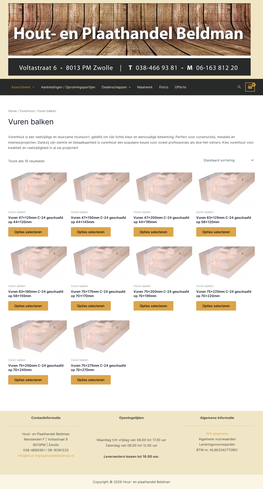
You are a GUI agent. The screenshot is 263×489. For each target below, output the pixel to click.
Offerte (180, 87)
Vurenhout (27, 111)
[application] (32, 87)
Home (12, 111)
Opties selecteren (28, 232)
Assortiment (21, 87)
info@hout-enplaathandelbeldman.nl (46, 456)
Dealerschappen (114, 87)
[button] (239, 87)
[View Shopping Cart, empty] (250, 87)
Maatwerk (145, 87)
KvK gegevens (217, 433)
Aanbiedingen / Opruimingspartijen (68, 87)
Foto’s (163, 87)
